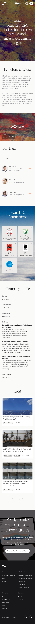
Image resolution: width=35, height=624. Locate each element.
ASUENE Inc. (6, 316)
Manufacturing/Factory (25, 575)
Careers (20, 600)
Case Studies (6, 600)
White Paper (5, 603)
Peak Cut (4, 578)
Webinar (4, 608)
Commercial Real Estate (25, 578)
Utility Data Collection (8, 575)
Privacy (14, 617)
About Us (21, 597)
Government (22, 584)
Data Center (22, 581)
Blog (3, 597)
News (3, 605)
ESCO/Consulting (23, 587)
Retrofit (4, 581)
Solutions (5, 572)
